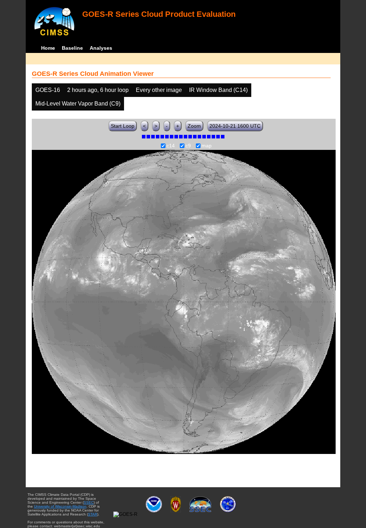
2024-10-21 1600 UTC (235, 126)
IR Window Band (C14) (218, 90)
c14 (171, 146)
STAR (92, 514)
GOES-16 (47, 90)
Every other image (159, 90)
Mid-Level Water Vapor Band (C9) (77, 104)
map (207, 146)
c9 (188, 146)
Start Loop (122, 126)
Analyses (101, 48)
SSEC (89, 502)
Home (48, 48)
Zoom (194, 126)
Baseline (72, 48)
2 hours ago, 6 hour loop (98, 90)
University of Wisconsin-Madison (60, 506)
